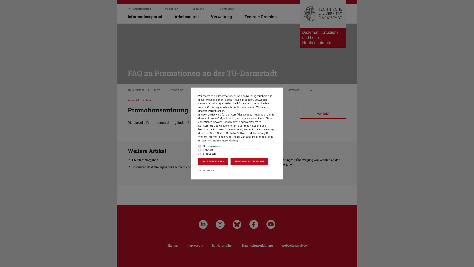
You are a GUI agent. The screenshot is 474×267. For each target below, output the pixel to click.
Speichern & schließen (249, 161)
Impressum (208, 170)
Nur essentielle (212, 146)
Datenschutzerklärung (224, 140)
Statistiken (209, 153)
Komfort (208, 150)
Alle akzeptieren (213, 161)
